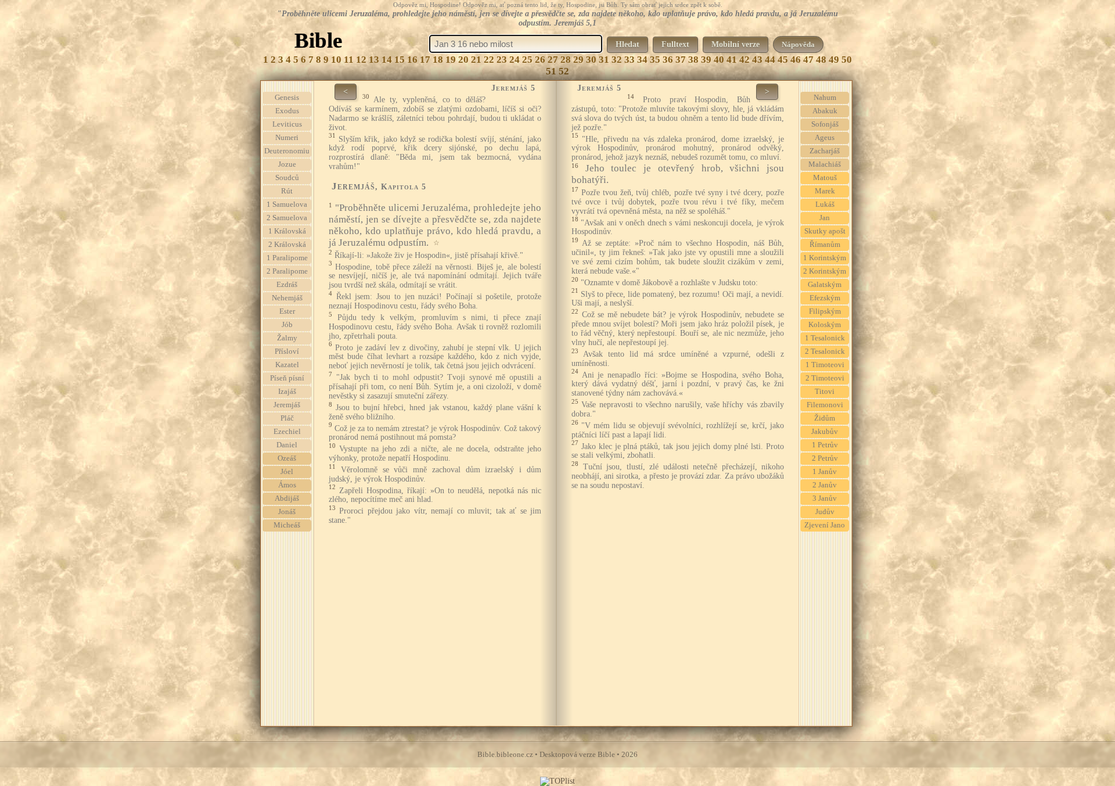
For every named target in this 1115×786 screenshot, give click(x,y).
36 (668, 59)
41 (731, 59)
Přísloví (287, 351)
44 (770, 59)
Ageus (825, 138)
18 (438, 59)
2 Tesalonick (825, 351)
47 (808, 59)
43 (757, 59)
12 (361, 59)
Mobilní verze (735, 44)
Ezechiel (287, 432)
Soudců (287, 178)
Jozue (287, 164)
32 (617, 59)
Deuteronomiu (287, 151)
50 (846, 59)
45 (783, 59)
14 (387, 59)
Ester (287, 311)
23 (502, 59)
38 (693, 59)
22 (489, 59)
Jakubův (824, 432)
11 (349, 59)
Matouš (825, 178)
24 (514, 59)
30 (591, 59)
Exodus (287, 111)
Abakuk (824, 111)
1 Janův (824, 472)
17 (425, 59)
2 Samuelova (287, 218)
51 (551, 71)
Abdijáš (287, 498)
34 (642, 59)
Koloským (824, 325)
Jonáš (287, 512)
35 (655, 59)
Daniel (286, 445)
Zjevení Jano (824, 525)
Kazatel (287, 365)
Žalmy (287, 338)
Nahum (825, 98)
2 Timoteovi (824, 378)
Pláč (287, 418)
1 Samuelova (287, 204)
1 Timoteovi (824, 365)
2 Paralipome (287, 271)
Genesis (287, 98)
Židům (824, 418)
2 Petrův (825, 458)
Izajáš (287, 391)
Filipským (825, 311)
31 (604, 59)
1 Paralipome (287, 258)
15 (399, 59)
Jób (287, 325)
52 (564, 71)
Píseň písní (287, 378)
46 (795, 59)
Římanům (825, 245)
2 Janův (824, 485)
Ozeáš (287, 458)
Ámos (287, 485)
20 (463, 59)
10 (336, 59)
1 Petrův (825, 445)
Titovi (825, 391)
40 (719, 59)
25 (527, 59)
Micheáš (287, 525)
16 (412, 59)
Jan (824, 218)
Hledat (627, 44)
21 (476, 59)
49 (834, 59)
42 (744, 59)
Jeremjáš (287, 405)
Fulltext (675, 44)
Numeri (286, 138)
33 (629, 59)
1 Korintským (824, 258)
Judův (825, 512)
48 (821, 59)
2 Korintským (824, 271)
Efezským (825, 298)
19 (450, 59)
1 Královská (287, 231)
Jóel (286, 472)
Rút (287, 191)
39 (706, 59)
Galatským (824, 285)
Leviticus (287, 124)
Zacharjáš (825, 151)
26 (540, 59)
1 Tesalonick (825, 338)
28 (565, 59)
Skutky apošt (825, 231)
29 (578, 59)
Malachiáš (824, 164)
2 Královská (287, 245)
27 (553, 59)
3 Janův (824, 498)
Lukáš (825, 204)
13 (374, 59)
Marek (825, 191)
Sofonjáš (825, 124)
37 (680, 59)
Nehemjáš (287, 298)
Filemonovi (825, 405)
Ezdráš (286, 285)
